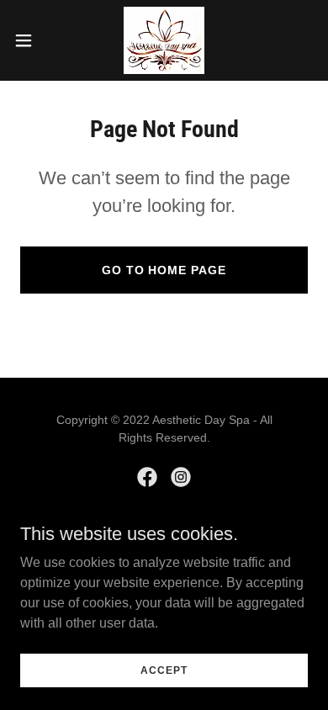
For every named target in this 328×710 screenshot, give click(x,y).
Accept (163, 670)
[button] (30, 40)
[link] (164, 40)
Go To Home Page (164, 270)
